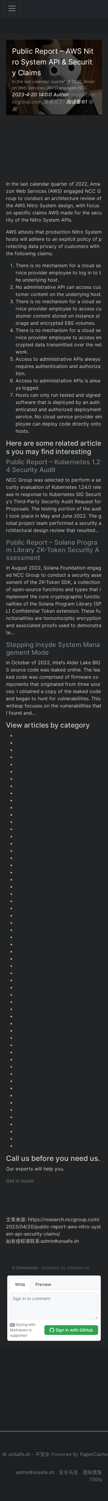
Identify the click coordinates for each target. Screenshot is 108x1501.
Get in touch (20, 1181)
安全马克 (68, 1472)
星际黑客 (92, 1472)
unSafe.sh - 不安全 (29, 1454)
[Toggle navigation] (12, 8)
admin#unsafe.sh (35, 1472)
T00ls (95, 1479)
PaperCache (94, 1454)
